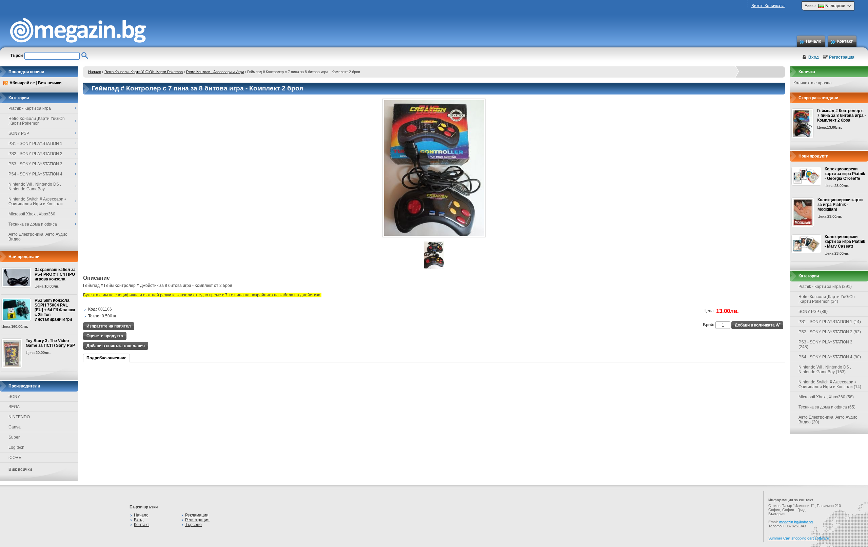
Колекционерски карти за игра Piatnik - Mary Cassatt (845, 241)
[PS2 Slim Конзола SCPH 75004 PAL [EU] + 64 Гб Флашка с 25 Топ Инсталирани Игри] (16, 309)
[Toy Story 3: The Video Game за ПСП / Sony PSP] (11, 353)
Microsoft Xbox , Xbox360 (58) (826, 397)
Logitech (16, 447)
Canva (14, 427)
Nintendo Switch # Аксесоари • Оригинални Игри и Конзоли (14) (829, 384)
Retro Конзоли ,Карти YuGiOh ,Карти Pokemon (143, 72)
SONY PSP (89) (813, 311)
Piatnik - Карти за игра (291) (825, 286)
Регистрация (841, 57)
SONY (14, 396)
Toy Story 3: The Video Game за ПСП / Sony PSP (50, 343)
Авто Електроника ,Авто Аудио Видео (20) (827, 419)
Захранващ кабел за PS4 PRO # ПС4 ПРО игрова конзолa (55, 274)
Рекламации (197, 515)
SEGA (14, 406)
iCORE (14, 457)
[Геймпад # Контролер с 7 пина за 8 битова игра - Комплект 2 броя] (434, 236)
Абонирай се (22, 83)
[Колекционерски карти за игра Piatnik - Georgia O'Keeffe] (806, 176)
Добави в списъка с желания (115, 345)
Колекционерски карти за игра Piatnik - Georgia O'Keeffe (845, 174)
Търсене (193, 524)
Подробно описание (106, 358)
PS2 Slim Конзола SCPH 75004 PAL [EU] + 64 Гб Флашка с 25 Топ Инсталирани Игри (55, 310)
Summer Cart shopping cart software (798, 538)
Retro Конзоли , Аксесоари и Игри (215, 72)
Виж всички (49, 83)
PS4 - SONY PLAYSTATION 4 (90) (829, 357)
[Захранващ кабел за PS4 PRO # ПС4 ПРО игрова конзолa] (16, 277)
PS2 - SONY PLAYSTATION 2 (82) (829, 332)
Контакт (845, 41)
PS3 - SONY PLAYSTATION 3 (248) (825, 344)
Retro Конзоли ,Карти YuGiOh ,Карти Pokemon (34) (826, 299)
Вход (813, 57)
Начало (813, 41)
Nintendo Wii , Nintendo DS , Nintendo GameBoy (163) (824, 369)
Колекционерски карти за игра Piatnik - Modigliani (840, 204)
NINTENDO (19, 417)
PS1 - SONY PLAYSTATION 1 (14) (829, 321)
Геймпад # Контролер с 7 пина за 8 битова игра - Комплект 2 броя (841, 115)
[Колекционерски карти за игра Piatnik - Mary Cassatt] (806, 243)
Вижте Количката (768, 5)
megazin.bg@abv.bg (796, 522)
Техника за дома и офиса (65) (826, 407)
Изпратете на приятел (108, 326)
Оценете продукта (104, 336)
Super (14, 437)
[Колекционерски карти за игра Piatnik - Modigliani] (802, 212)
